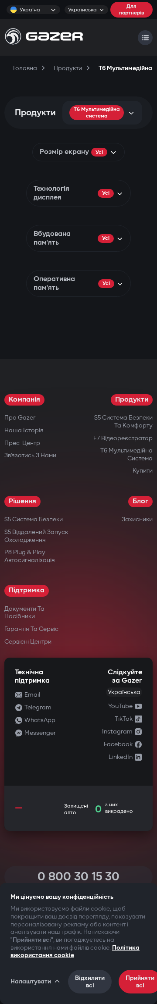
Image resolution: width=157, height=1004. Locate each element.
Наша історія (24, 430)
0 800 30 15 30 (78, 876)
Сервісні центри (27, 641)
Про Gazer (19, 417)
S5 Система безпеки (33, 519)
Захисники (137, 519)
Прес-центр (22, 443)
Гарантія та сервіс (31, 629)
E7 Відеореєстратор (123, 438)
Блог (140, 501)
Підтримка (26, 590)
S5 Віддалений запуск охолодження (36, 536)
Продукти (131, 399)
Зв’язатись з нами (30, 455)
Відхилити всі (90, 981)
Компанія (24, 399)
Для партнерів (131, 9)
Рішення (22, 501)
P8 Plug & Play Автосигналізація (29, 556)
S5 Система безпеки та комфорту (123, 421)
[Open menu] (145, 37)
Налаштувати (30, 981)
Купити (143, 470)
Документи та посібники (24, 612)
